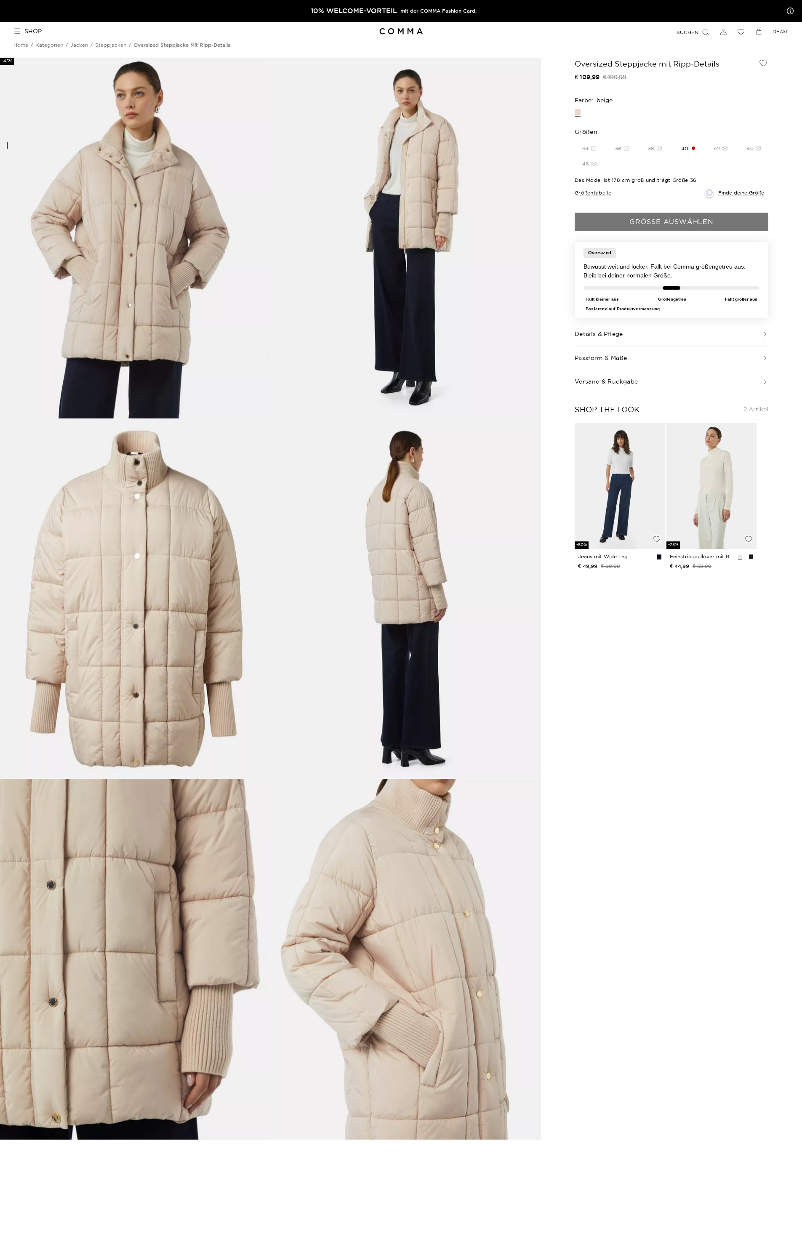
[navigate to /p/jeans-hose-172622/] (620, 486)
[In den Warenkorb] (657, 524)
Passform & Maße (601, 357)
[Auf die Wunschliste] (763, 63)
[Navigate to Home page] (401, 31)
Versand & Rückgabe (606, 381)
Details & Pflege (599, 333)
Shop (33, 31)
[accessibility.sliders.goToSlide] (7, 145)
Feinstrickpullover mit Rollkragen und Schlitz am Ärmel (702, 556)
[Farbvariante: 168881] (740, 556)
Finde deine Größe (741, 192)
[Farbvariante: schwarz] (751, 556)
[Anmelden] (723, 31)
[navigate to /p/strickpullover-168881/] (711, 486)
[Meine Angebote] (788, 11)
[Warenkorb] (758, 31)
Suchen (687, 32)
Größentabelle (593, 192)
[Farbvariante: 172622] (659, 556)
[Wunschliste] (741, 31)
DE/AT (781, 31)
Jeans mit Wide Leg (603, 556)
